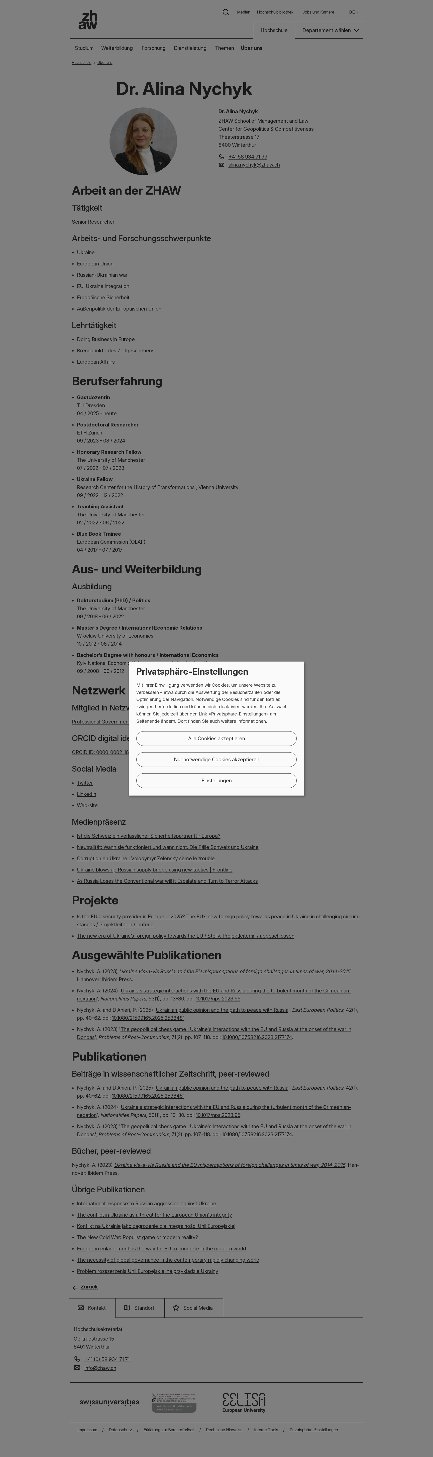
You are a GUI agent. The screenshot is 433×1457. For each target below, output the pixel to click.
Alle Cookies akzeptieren (216, 738)
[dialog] (216, 729)
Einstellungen (216, 780)
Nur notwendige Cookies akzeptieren (216, 759)
